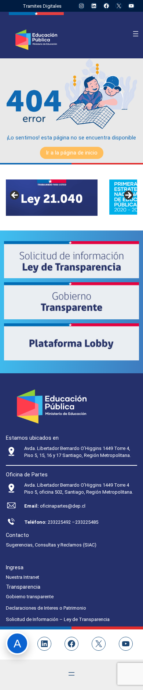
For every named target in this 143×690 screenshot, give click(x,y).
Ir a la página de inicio (72, 153)
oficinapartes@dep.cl (62, 506)
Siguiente (127, 195)
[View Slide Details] (52, 197)
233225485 (86, 522)
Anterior (15, 195)
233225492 (60, 522)
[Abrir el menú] (135, 33)
